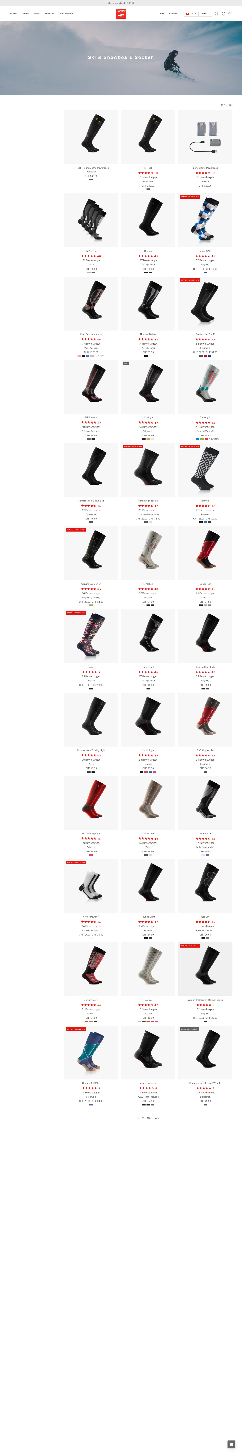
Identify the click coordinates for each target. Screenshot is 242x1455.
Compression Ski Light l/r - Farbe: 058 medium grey (91, 522)
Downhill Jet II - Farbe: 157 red (86, 1021)
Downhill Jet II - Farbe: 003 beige (91, 1021)
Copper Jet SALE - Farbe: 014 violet (91, 1104)
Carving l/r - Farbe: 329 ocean (197, 439)
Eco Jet (205, 917)
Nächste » (153, 1118)
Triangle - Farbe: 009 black (201, 522)
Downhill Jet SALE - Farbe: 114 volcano (205, 356)
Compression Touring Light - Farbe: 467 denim (89, 772)
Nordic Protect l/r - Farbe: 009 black (144, 1104)
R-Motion (148, 584)
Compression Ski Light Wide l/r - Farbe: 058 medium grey (205, 1104)
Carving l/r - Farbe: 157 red (206, 439)
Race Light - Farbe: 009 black (148, 688)
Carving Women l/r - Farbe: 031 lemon (91, 605)
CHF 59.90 (148, 352)
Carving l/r (205, 417)
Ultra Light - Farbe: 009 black (144, 439)
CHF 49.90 (91, 519)
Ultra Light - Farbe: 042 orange (148, 439)
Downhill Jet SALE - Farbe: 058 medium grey (201, 356)
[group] (121, 3)
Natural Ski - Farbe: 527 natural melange (150, 855)
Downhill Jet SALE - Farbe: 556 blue (209, 356)
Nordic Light (148, 750)
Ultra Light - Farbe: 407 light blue (152, 439)
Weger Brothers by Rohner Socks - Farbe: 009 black (205, 1021)
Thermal (148, 251)
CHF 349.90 (91, 176)
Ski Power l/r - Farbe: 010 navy (93, 439)
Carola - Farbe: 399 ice (139, 1021)
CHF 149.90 (148, 186)
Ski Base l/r (205, 833)
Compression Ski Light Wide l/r (205, 1083)
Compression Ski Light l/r (91, 501)
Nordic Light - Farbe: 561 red (146, 772)
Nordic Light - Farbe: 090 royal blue (150, 772)
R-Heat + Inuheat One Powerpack (91, 168)
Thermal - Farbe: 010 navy (150, 272)
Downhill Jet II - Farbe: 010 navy (95, 1021)
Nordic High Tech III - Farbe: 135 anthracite (146, 522)
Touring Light (148, 917)
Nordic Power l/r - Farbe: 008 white (91, 938)
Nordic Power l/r (91, 917)
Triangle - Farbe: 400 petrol (209, 522)
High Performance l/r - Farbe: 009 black (83, 356)
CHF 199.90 (205, 186)
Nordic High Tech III (148, 501)
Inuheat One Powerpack (205, 168)
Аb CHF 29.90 (91, 352)
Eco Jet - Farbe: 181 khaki (207, 938)
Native (91, 667)
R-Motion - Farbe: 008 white (144, 605)
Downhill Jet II (91, 1000)
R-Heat (148, 168)
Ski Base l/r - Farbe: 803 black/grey (203, 855)
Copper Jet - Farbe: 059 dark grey (209, 605)
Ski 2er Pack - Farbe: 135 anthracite (93, 272)
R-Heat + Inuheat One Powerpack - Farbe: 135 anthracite (91, 179)
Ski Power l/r (91, 417)
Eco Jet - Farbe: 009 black (203, 938)
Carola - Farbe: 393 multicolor (148, 1021)
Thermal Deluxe (148, 334)
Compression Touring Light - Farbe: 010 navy (93, 772)
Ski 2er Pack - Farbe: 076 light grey (89, 272)
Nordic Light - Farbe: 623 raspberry (154, 772)
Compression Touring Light (91, 750)
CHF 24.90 (148, 602)
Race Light (148, 667)
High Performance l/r (91, 334)
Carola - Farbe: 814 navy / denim (144, 1021)
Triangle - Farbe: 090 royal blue (205, 522)
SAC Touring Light (91, 833)
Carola (148, 1000)
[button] (162, 13)
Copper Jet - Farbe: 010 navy (201, 605)
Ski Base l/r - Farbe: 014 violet (207, 855)
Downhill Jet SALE (205, 334)
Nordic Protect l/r (148, 1083)
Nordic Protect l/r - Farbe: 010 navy (148, 1104)
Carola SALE (205, 251)
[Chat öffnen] (231, 1444)
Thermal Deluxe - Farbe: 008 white (150, 356)
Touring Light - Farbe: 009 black (146, 938)
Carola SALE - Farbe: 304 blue (205, 272)
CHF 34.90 (91, 435)
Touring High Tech (205, 667)
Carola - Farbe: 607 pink (156, 1021)
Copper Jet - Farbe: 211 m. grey (205, 605)
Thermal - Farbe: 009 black (146, 272)
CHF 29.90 (91, 269)
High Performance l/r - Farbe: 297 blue (87, 356)
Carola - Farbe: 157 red (152, 1021)
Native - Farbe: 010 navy (91, 688)
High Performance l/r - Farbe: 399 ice (92, 356)
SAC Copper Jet (205, 750)
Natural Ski (148, 833)
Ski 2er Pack (91, 251)
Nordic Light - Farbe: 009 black (141, 772)
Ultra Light (148, 417)
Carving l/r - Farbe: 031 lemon (202, 439)
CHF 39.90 (148, 269)
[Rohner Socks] (121, 14)
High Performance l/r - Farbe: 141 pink (79, 356)
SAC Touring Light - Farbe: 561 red (91, 855)
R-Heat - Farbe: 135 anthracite (148, 189)
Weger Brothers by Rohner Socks (205, 1000)
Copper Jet (205, 584)
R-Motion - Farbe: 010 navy (152, 605)
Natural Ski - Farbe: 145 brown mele (146, 855)
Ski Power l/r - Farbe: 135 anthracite (89, 439)
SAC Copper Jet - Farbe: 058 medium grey (205, 772)
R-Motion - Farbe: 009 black (148, 605)
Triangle (205, 501)
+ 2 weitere (100, 356)
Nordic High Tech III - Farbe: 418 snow (150, 522)
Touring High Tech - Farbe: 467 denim (207, 688)
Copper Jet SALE (91, 1083)
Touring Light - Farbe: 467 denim (150, 938)
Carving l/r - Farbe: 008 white (193, 439)
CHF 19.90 (205, 851)
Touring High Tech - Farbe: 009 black (203, 688)
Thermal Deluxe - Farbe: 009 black (146, 356)
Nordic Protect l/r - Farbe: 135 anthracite (152, 1104)
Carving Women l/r (91, 584)
